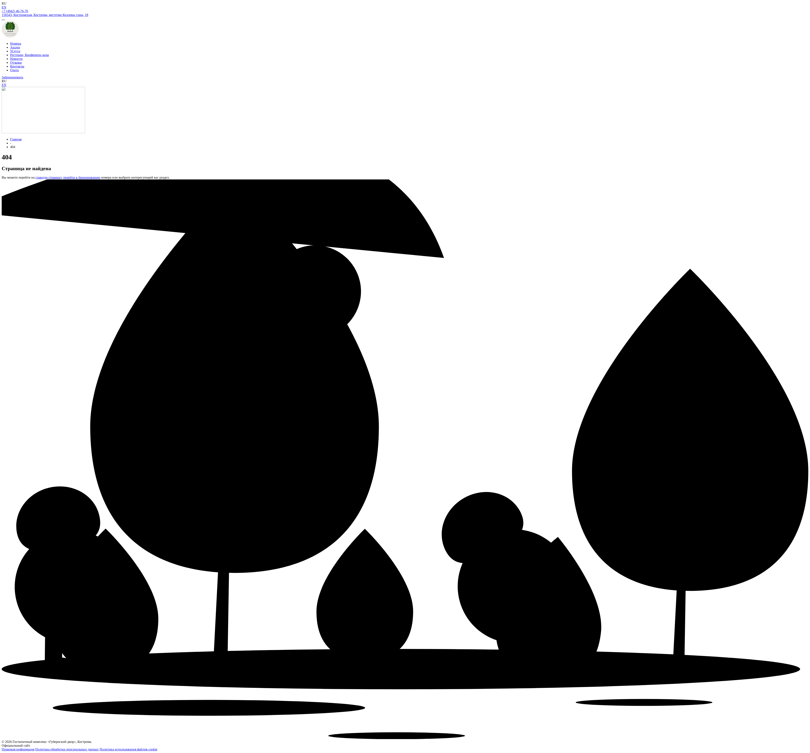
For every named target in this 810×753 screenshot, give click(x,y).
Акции (15, 47)
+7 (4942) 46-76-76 (15, 11)
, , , (45, 15)
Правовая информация (18, 749)
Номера (15, 43)
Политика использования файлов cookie (128, 749)
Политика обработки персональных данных (67, 749)
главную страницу (48, 177)
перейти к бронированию (81, 177)
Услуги (15, 51)
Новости (16, 59)
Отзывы (16, 62)
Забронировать (12, 77)
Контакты (17, 66)
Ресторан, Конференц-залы (29, 55)
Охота (14, 70)
